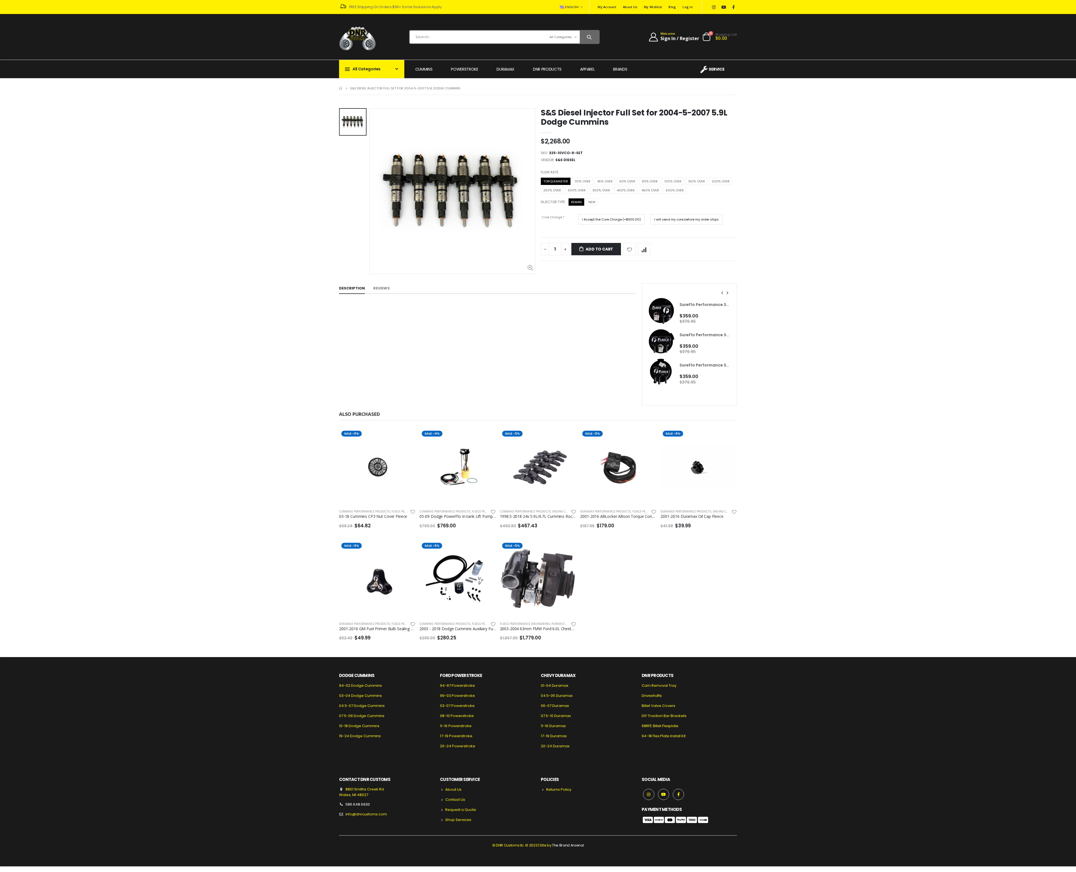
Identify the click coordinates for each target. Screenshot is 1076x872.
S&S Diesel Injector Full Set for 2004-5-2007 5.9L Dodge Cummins (634, 117)
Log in (688, 7)
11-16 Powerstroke (456, 726)
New (591, 202)
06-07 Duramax (555, 705)
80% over (650, 181)
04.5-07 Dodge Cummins (362, 705)
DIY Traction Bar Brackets (664, 715)
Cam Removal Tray (659, 685)
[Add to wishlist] (629, 249)
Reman (576, 202)
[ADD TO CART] (487, 438)
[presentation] (722, 293)
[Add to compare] (644, 249)
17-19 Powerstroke (456, 736)
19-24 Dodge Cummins (360, 736)
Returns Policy (558, 789)
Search (589, 37)
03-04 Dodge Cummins (360, 695)
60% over (627, 181)
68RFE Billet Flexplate (660, 726)
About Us (630, 7)
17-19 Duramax (554, 736)
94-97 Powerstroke (457, 685)
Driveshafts (652, 695)
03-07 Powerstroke (457, 705)
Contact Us (455, 799)
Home (341, 88)
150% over (696, 181)
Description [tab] (352, 288)
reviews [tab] (381, 288)
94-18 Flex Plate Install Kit (664, 736)
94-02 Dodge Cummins (360, 685)
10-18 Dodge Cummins (359, 726)
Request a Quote (460, 809)
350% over (601, 190)
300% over (577, 190)
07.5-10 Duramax (556, 715)
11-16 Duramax (553, 726)
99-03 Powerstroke (457, 695)
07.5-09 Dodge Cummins (361, 715)
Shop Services (458, 819)
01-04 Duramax (554, 685)
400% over (626, 190)
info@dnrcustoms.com (366, 814)
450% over (650, 190)
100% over (672, 181)
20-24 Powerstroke (457, 746)
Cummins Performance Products (364, 511)
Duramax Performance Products (605, 511)
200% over (721, 181)
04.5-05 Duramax (556, 695)
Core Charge (560, 216)
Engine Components (567, 511)
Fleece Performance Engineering (525, 624)
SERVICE (716, 69)
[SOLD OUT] (406, 438)
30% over (582, 181)
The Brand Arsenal (568, 845)
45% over (605, 181)
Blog (672, 7)
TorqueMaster (555, 181)
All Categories (560, 37)
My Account (607, 7)
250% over (552, 190)
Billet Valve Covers (658, 705)
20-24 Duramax (555, 746)
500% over (675, 190)
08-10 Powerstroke (457, 715)
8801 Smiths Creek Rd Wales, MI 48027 (361, 792)
